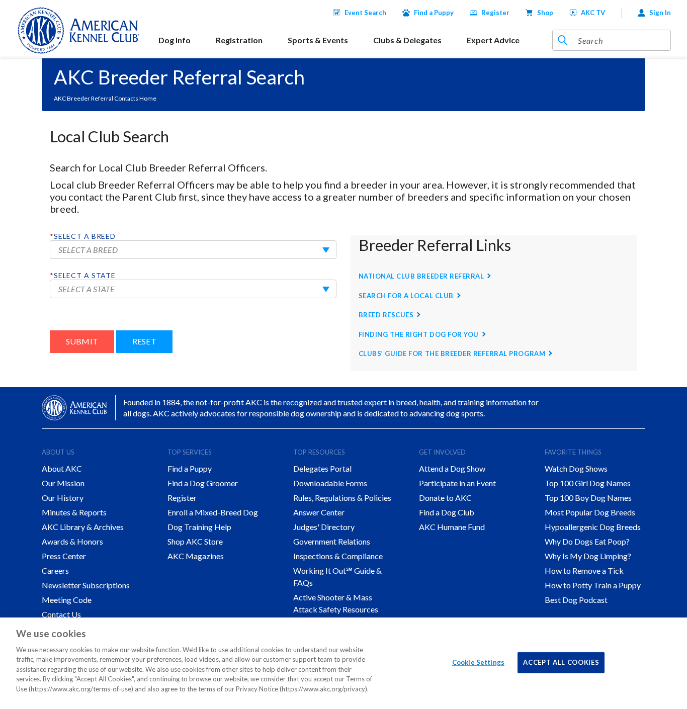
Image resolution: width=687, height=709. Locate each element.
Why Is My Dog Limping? (588, 556)
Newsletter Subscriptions (86, 585)
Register (495, 13)
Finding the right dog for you (419, 334)
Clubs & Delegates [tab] (407, 40)
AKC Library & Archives (83, 526)
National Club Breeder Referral (421, 276)
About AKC (62, 468)
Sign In (660, 13)
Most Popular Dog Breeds (590, 512)
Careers (55, 570)
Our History (62, 497)
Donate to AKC (445, 497)
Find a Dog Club (446, 512)
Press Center (64, 556)
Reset (144, 341)
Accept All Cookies (561, 662)
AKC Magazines (195, 556)
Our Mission (63, 483)
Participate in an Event (457, 483)
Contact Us (61, 614)
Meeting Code (67, 599)
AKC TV (593, 13)
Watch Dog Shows (576, 468)
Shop (545, 13)
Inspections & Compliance (338, 556)
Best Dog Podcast (576, 599)
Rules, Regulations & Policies (342, 497)
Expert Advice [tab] (493, 40)
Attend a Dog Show (452, 468)
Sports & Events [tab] (318, 40)
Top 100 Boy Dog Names (588, 497)
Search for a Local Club (406, 296)
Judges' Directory (324, 526)
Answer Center (319, 512)
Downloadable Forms (330, 483)
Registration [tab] (239, 40)
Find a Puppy (434, 13)
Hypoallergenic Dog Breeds (593, 526)
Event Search (365, 13)
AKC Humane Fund (452, 526)
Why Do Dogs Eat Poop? (587, 541)
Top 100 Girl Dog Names (588, 483)
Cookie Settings (478, 662)
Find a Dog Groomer (202, 483)
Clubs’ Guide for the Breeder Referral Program (452, 353)
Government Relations (331, 541)
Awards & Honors (72, 541)
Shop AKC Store (195, 541)
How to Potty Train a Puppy (593, 585)
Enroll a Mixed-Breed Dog (212, 512)
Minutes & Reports (74, 512)
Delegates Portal (322, 468)
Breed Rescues (386, 315)
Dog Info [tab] (174, 40)
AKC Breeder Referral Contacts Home (105, 98)
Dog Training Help (199, 526)
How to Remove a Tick (584, 570)
